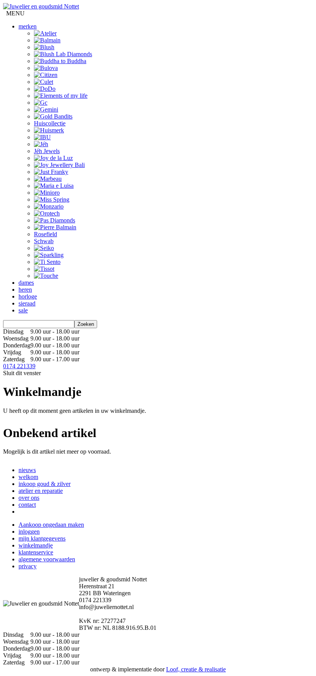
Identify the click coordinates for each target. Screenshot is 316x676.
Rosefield (45, 234)
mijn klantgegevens (42, 538)
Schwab (44, 241)
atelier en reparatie (40, 490)
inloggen (29, 531)
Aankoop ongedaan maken (51, 524)
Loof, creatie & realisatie (196, 669)
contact (27, 504)
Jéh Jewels (47, 151)
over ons (28, 497)
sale (23, 310)
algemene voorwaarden (46, 559)
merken (27, 26)
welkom (28, 477)
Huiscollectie (50, 123)
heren (25, 289)
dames (26, 282)
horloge (27, 296)
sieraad (26, 303)
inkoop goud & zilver (44, 484)
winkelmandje (35, 545)
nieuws (27, 470)
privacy (27, 566)
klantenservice (35, 552)
